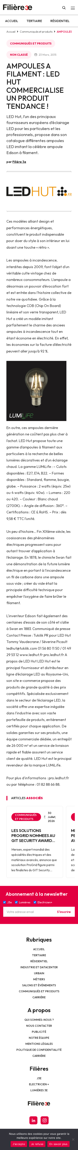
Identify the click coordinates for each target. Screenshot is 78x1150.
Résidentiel (60, 21)
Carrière (39, 997)
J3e (39, 1078)
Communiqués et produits (36, 31)
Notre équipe (39, 1038)
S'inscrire (64, 912)
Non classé (19, 55)
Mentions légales (39, 1044)
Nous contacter (39, 1026)
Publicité (39, 1032)
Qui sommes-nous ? (39, 1020)
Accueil (11, 21)
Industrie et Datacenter (39, 967)
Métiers (39, 979)
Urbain (39, 973)
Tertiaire (34, 21)
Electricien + (39, 1084)
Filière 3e (19, 162)
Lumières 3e (39, 1090)
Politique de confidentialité (39, 1050)
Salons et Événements (39, 985)
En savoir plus (58, 1144)
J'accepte (19, 1144)
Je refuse (37, 1144)
